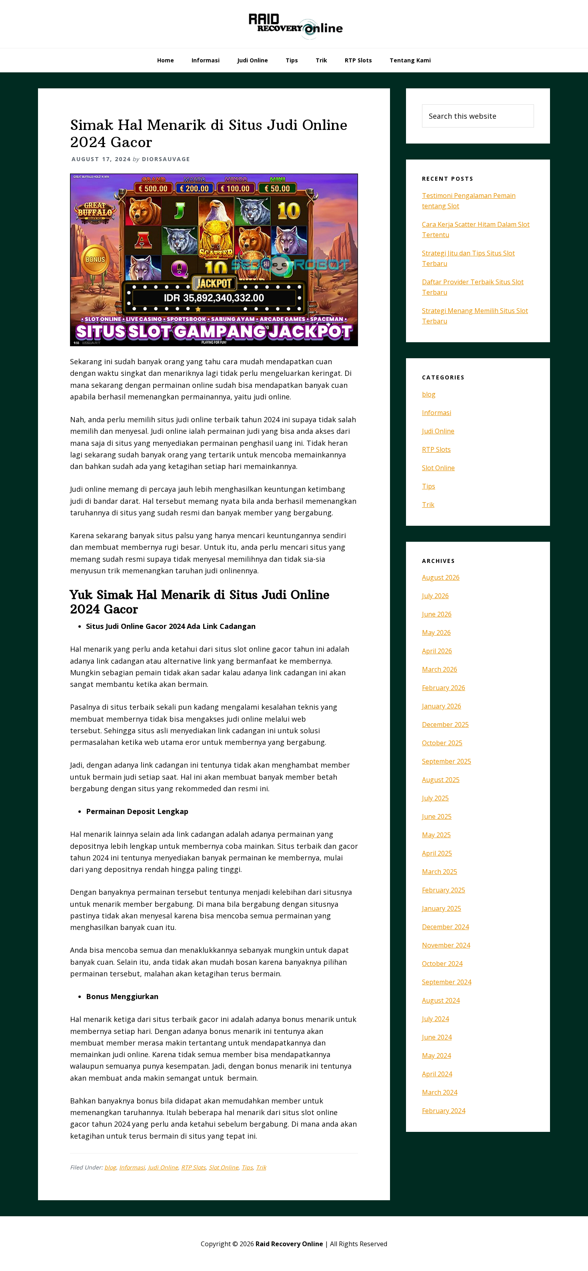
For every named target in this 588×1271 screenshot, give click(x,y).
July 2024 (435, 1018)
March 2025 (439, 871)
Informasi (132, 1167)
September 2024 (446, 982)
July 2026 (435, 595)
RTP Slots (193, 1167)
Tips (247, 1167)
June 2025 (437, 816)
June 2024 (437, 1037)
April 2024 (437, 1073)
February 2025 (443, 890)
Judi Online (163, 1167)
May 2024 (436, 1055)
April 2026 (437, 650)
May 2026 (436, 632)
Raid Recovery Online (294, 24)
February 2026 (443, 687)
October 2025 (442, 742)
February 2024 (443, 1110)
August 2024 (441, 1000)
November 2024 (446, 945)
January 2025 (441, 908)
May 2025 (436, 834)
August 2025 (441, 779)
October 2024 (442, 963)
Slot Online (223, 1167)
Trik (261, 1167)
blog (110, 1167)
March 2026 (439, 669)
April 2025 (437, 853)
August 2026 (441, 577)
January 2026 (441, 706)
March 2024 (439, 1092)
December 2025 (445, 724)
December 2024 (445, 926)
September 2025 (446, 761)
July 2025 (435, 798)
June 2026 (437, 614)
